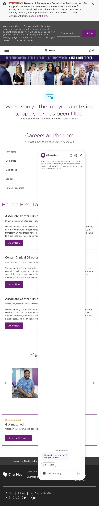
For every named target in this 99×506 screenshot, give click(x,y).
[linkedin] (25, 497)
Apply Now (14, 243)
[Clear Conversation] (71, 155)
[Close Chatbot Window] (80, 155)
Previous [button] (5, 383)
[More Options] (44, 473)
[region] (61, 314)
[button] (68, 33)
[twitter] (16, 497)
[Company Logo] (50, 50)
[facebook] (7, 497)
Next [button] (93, 383)
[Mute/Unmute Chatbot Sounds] (76, 155)
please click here (37, 16)
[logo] (12, 474)
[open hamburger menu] (6, 50)
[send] (78, 473)
